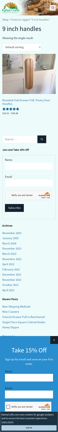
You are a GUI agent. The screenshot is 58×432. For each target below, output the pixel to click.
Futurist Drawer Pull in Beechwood (23, 317)
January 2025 (10, 238)
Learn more (7, 422)
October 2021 (10, 285)
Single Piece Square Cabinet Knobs (23, 322)
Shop (5, 20)
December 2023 (11, 248)
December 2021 (11, 274)
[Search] (41, 139)
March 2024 (9, 243)
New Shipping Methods (16, 306)
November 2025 (11, 233)
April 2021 (8, 290)
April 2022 (8, 264)
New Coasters (10, 312)
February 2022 (11, 269)
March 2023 (9, 254)
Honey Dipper (10, 327)
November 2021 (11, 280)
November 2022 (11, 259)
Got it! (29, 427)
